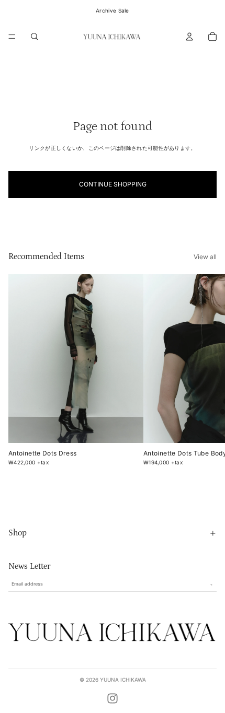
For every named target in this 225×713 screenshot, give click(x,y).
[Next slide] (207, 371)
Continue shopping (113, 184)
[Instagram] (112, 698)
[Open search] (34, 36)
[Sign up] (211, 584)
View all (205, 257)
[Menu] (12, 37)
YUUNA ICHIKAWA (123, 679)
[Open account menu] (189, 36)
